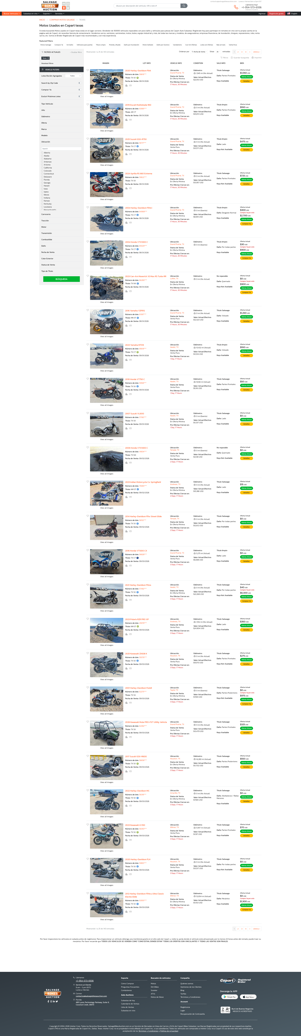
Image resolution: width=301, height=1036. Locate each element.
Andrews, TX (175, 484)
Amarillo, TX (175, 792)
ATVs (153, 993)
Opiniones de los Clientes (190, 986)
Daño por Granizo (163, 45)
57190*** (142, 417)
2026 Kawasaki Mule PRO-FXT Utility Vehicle (146, 722)
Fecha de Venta (199, 52)
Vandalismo (177, 45)
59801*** (143, 863)
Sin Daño (70, 45)
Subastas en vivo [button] (30, 13)
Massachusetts (50, 210)
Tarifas (183, 993)
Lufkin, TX (174, 278)
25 (218, 52)
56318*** (142, 794)
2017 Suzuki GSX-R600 (136, 756)
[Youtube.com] (56, 1001)
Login (182, 1010)
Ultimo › (256, 51)
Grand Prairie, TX (177, 72)
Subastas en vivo (128, 1010)
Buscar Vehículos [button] (11, 13)
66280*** (143, 280)
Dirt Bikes (155, 986)
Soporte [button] (46, 13)
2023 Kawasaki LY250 (135, 825)
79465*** (143, 485)
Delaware (48, 177)
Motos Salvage (45, 45)
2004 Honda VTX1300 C (136, 242)
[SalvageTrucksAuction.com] (68, 3)
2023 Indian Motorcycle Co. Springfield (143, 482)
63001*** (143, 900)
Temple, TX (174, 449)
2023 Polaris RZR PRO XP (137, 619)
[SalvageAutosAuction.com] (63, 3)
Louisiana (48, 207)
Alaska (46, 156)
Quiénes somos (186, 983)
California (48, 167)
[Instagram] (51, 1001)
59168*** (142, 383)
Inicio (42, 19)
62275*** (143, 691)
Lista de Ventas (127, 1007)
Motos (153, 983)
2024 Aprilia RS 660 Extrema (138, 173)
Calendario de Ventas (130, 1003)
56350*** (143, 828)
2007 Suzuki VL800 (134, 413)
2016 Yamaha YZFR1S (135, 310)
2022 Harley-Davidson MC (137, 790)
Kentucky (47, 204)
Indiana (47, 198)
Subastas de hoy (128, 1000)
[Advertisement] (150, 956)
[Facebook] (48, 1001)
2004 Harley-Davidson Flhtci (138, 207)
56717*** (142, 142)
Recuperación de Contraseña (192, 1013)
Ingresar (262, 13)
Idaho (46, 192)
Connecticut (49, 173)
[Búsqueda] (184, 6)
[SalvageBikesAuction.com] (63, 7)
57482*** (143, 588)
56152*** (142, 520)
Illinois (46, 195)
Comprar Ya (59, 45)
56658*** (143, 760)
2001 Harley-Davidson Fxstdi (138, 687)
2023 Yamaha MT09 (134, 345)
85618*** (142, 348)
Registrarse (185, 1007)
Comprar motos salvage (62, 19)
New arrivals (220, 45)
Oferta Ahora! (247, 77)
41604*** (143, 451)
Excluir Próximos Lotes (50, 96)
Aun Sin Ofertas (191, 45)
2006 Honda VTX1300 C (136, 447)
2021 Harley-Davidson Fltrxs (138, 585)
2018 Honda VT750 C (135, 379)
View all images (106, 96)
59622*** (143, 177)
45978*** (143, 623)
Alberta (47, 152)
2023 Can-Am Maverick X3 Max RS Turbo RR (145, 276)
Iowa (46, 189)
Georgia (47, 183)
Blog (182, 990)
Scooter (154, 990)
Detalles (246, 81)
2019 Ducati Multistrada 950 (138, 104)
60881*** (143, 108)
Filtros (225, 57)
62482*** (143, 726)
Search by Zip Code (49, 83)
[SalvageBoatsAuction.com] (68, 7)
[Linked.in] (54, 1001)
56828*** (143, 554)
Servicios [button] (59, 13)
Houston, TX (175, 655)
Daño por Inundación (131, 45)
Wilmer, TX (174, 827)
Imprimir (258, 57)
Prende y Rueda (114, 45)
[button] (61, 104)
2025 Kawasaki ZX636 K (136, 653)
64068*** (143, 211)
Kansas (47, 201)
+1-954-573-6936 (252, 7)
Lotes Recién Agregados (51, 76)
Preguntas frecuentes (130, 986)
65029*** (143, 245)
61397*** (142, 314)
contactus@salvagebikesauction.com (223, 1)
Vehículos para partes (84, 45)
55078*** (143, 657)
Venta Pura (233, 45)
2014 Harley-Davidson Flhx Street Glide (143, 516)
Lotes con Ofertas (206, 45)
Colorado (47, 171)
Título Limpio (101, 45)
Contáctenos (126, 990)
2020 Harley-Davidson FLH (137, 859)
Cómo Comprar (127, 983)
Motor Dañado (148, 45)
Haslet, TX (174, 347)
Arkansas (47, 162)
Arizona (47, 164)
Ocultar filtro (76, 52)
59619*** (142, 74)
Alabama (47, 158)
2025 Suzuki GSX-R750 (136, 139)
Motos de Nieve (157, 997)
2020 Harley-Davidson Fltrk (138, 70)
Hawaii (46, 185)
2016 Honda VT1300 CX (136, 550)
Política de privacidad (169, 1031)
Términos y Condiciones (190, 997)
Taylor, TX (174, 690)
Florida (47, 179)
